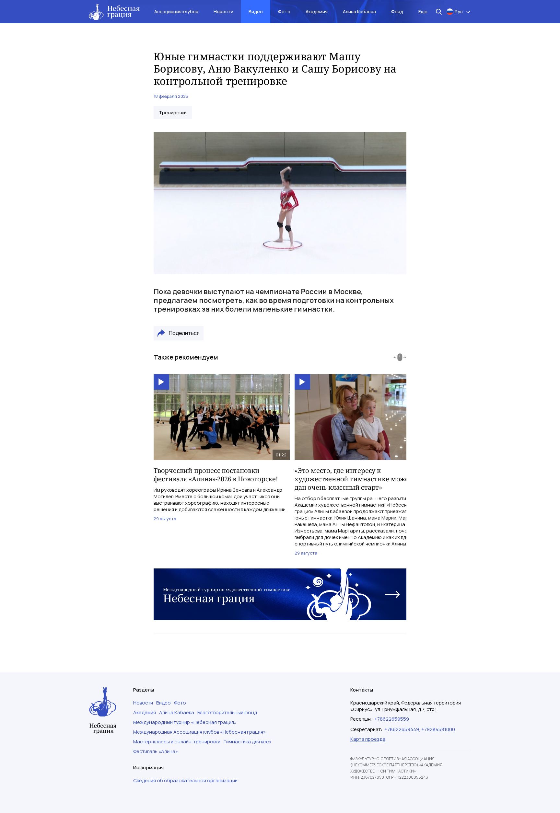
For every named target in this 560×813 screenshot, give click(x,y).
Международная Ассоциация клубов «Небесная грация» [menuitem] (199, 732)
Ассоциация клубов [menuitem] (176, 11)
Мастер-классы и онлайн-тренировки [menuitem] (176, 742)
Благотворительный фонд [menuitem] (227, 712)
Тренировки (173, 112)
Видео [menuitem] (256, 11)
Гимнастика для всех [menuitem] (248, 742)
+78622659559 (391, 719)
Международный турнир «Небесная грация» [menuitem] (185, 722)
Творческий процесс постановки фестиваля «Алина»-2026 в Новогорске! (216, 474)
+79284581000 (438, 729)
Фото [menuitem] (284, 11)
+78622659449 (401, 729)
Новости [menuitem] (223, 11)
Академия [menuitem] (317, 11)
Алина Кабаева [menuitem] (359, 11)
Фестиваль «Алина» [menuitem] (155, 751)
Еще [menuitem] (422, 11)
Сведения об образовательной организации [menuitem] (185, 780)
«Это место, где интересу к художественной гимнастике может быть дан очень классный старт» (362, 479)
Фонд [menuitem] (397, 11)
